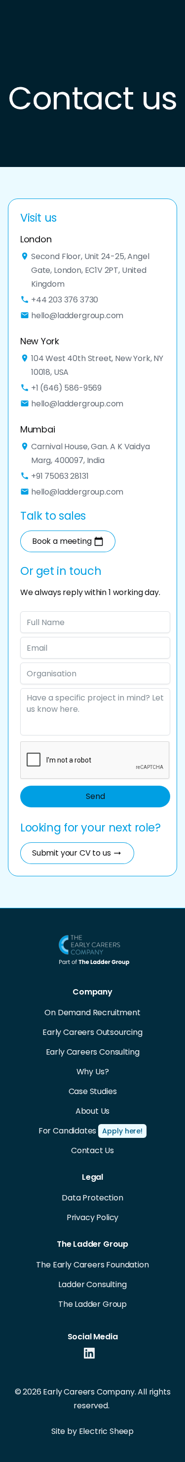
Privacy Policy (93, 1217)
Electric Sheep (106, 1431)
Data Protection (92, 1197)
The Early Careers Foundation (92, 1264)
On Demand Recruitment (92, 1012)
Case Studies (93, 1091)
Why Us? (92, 1071)
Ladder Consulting (92, 1284)
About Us (92, 1111)
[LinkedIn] (89, 1355)
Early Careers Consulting (93, 1052)
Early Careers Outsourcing (92, 1032)
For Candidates (67, 1130)
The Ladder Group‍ (92, 1304)
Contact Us (92, 1150)
